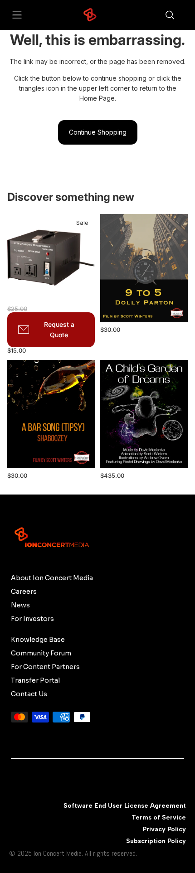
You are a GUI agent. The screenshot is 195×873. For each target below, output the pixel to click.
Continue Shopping (98, 132)
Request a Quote (59, 329)
